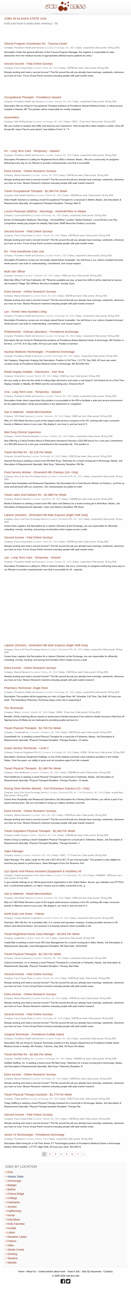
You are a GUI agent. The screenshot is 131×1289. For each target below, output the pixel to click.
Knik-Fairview (16, 1223)
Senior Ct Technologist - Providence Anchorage (34, 1134)
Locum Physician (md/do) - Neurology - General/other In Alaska (45, 211)
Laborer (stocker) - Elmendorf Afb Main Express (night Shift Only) (46, 515)
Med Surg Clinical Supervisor (22, 432)
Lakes (11, 1232)
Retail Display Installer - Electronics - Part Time (34, 371)
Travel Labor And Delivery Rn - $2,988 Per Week (35, 494)
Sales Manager (13, 851)
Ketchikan (13, 1219)
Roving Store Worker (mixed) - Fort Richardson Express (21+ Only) (47, 788)
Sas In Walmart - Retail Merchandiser (28, 412)
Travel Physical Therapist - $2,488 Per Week (32, 768)
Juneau (12, 1206)
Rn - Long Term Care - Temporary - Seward (31, 151)
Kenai (11, 1215)
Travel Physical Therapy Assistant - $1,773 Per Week (38, 1094)
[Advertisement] (41, 32)
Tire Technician (13, 708)
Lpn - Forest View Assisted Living (25, 311)
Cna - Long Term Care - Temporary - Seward (32, 392)
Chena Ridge (15, 1193)
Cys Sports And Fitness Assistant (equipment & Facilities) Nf (42, 871)
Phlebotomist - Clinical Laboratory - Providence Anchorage (41, 331)
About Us (31, 1271)
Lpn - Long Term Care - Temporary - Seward (32, 557)
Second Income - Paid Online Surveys (28, 63)
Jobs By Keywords (91, 1271)
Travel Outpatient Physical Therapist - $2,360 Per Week (39, 831)
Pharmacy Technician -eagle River (26, 688)
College (12, 1198)
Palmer (11, 1241)
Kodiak (11, 1228)
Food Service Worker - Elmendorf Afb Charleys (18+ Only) (41, 472)
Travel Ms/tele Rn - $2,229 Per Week (28, 452)
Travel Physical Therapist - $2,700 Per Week (32, 728)
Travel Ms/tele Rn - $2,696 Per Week (28, 1054)
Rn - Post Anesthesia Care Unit (24, 251)
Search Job (73, 1271)
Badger (12, 1185)
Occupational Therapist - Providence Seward (32, 97)
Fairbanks (13, 1202)
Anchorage (14, 1180)
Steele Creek (15, 1249)
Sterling (12, 1254)
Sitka (10, 1245)
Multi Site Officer (14, 271)
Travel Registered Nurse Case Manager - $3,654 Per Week (42, 934)
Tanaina (12, 1258)
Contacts (108, 1271)
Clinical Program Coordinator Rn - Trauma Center (35, 43)
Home (21, 1271)
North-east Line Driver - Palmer (24, 913)
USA (10, 1172)
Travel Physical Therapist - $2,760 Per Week (32, 954)
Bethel (11, 1189)
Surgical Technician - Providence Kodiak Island (34, 1034)
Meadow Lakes (17, 1236)
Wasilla (11, 1262)
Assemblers (11, 117)
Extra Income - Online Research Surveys (30, 171)
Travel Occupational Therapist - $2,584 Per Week (35, 191)
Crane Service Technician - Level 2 (26, 748)
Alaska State (15, 1176)
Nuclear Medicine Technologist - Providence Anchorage (39, 351)
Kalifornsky (14, 1211)
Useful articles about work (51, 1271)
